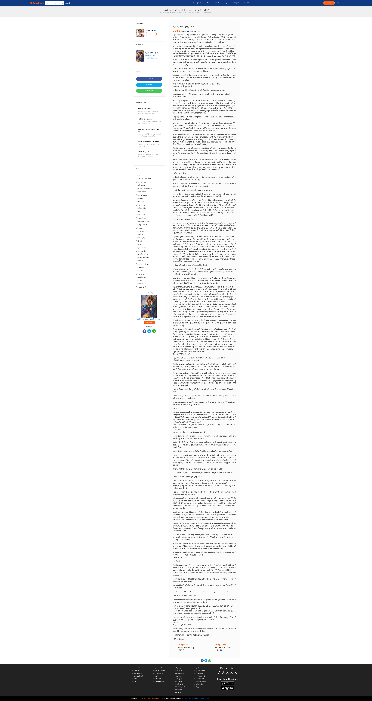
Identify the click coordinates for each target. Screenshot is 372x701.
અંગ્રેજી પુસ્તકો (179, 668)
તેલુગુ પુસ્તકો (178, 681)
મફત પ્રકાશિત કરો (329, 3)
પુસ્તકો (199, 3)
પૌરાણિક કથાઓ (143, 254)
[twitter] (227, 672)
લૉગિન (339, 3)
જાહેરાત (226, 3)
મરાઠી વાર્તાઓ (199, 673)
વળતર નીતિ (137, 679)
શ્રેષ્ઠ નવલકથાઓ (160, 670)
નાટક (140, 211)
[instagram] (223, 672)
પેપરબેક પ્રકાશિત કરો (161, 681)
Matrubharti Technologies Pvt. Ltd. (153, 698)
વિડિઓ (208, 3)
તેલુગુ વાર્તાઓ (199, 687)
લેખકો (156, 676)
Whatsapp (150, 90)
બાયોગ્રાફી (141, 238)
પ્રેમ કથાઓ (142, 215)
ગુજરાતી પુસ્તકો (179, 673)
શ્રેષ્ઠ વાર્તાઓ (158, 668)
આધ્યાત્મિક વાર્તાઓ (144, 179)
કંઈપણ (140, 284)
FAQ (135, 681)
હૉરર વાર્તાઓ (142, 248)
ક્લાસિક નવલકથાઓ (145, 188)
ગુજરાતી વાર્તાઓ (200, 670)
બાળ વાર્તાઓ (142, 192)
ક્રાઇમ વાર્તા (142, 287)
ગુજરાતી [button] (67, 3)
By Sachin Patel (150, 55)
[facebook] (219, 672)
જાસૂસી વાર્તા (142, 218)
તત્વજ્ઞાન (141, 231)
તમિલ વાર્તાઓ (199, 684)
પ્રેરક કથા (141, 185)
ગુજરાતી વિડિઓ (159, 673)
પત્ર (139, 244)
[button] (62, 3)
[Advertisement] (149, 350)
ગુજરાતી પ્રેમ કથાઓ (151, 58)
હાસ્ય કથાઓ (142, 195)
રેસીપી (140, 241)
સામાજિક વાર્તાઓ (143, 221)
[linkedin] (235, 672)
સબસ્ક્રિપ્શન (236, 3)
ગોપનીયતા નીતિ (138, 673)
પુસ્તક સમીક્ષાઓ (143, 258)
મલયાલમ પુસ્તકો (180, 687)
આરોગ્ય (140, 235)
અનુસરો (151, 34)
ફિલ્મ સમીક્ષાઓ (143, 251)
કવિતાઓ (141, 202)
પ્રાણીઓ (141, 274)
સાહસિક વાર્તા (142, 225)
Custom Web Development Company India (196, 698)
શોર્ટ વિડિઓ (158, 679)
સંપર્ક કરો (246, 3)
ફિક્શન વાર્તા (142, 182)
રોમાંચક (140, 261)
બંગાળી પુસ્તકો (179, 684)
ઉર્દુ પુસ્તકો (178, 692)
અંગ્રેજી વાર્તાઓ (200, 676)
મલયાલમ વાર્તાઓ (201, 681)
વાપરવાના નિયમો (138, 676)
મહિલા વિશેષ (142, 208)
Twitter (150, 84)
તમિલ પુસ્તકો (179, 679)
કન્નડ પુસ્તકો (178, 689)
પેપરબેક (217, 3)
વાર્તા (139, 175)
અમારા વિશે (190, 3)
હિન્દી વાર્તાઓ (199, 668)
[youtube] (231, 672)
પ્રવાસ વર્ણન (142, 205)
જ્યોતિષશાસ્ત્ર (143, 277)
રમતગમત (141, 271)
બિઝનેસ (141, 267)
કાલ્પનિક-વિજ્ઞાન (143, 264)
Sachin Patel (150, 31)
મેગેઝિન (140, 198)
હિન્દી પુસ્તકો (179, 670)
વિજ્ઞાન (140, 281)
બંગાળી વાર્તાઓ (200, 679)
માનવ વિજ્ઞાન (142, 228)
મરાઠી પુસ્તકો (179, 676)
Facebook (150, 79)
